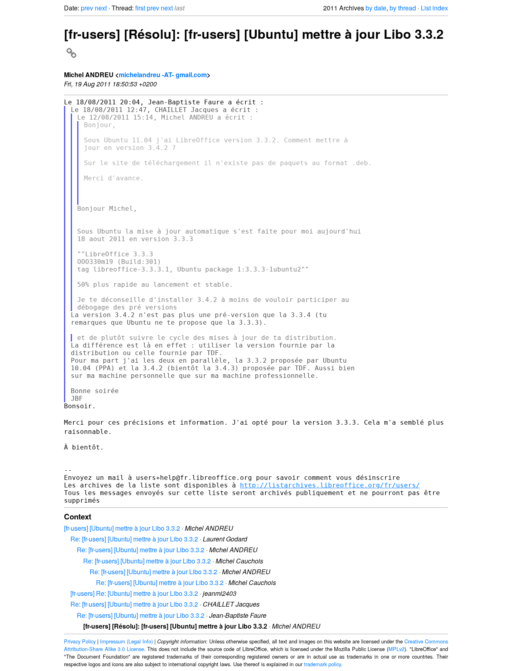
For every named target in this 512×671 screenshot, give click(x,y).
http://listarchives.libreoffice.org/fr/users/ (330, 485)
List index (434, 7)
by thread (403, 7)
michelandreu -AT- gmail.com (163, 74)
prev (87, 7)
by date (376, 7)
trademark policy (322, 664)
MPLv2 (396, 649)
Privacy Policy (80, 641)
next (101, 7)
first (140, 7)
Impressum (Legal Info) (126, 641)
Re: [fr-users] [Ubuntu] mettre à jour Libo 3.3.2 (134, 538)
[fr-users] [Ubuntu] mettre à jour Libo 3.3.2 (122, 528)
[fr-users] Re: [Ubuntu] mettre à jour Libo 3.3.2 (134, 593)
